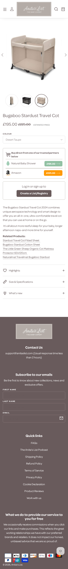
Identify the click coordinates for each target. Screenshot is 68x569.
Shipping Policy (34, 456)
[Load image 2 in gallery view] (11, 100)
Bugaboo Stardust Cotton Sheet (21, 244)
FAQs (34, 443)
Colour (7, 134)
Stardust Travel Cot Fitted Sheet (21, 240)
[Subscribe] (61, 418)
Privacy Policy (34, 477)
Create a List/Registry (34, 193)
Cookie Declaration (34, 484)
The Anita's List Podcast (34, 449)
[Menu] (5, 9)
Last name (9, 401)
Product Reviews (34, 491)
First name (9, 390)
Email (6, 412)
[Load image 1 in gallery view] (41, 100)
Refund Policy (34, 463)
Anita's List (16, 564)
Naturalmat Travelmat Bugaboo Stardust (26, 257)
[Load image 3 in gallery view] (26, 100)
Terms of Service (34, 470)
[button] (56, 10)
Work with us (34, 498)
